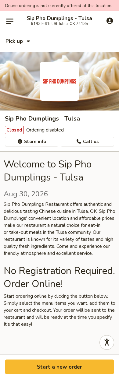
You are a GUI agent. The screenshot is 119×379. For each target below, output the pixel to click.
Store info (34, 142)
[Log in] (110, 21)
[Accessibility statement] (106, 342)
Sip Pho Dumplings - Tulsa (59, 19)
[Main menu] (10, 21)
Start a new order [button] (59, 366)
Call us (90, 142)
